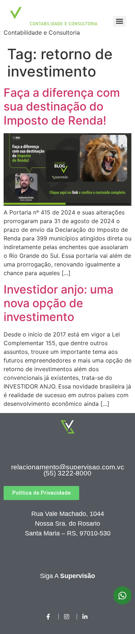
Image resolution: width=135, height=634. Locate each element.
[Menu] (119, 21)
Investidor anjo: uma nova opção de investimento (58, 303)
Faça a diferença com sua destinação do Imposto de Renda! (62, 106)
